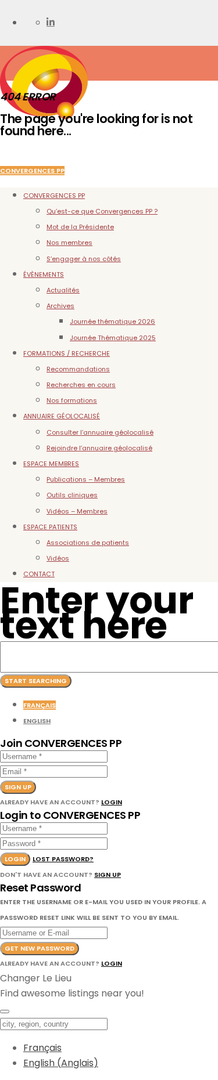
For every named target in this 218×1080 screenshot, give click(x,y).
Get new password (39, 948)
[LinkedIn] (51, 22)
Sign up (18, 787)
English (37, 720)
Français (39, 705)
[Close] (4, 1011)
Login (111, 802)
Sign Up (107, 874)
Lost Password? (63, 859)
